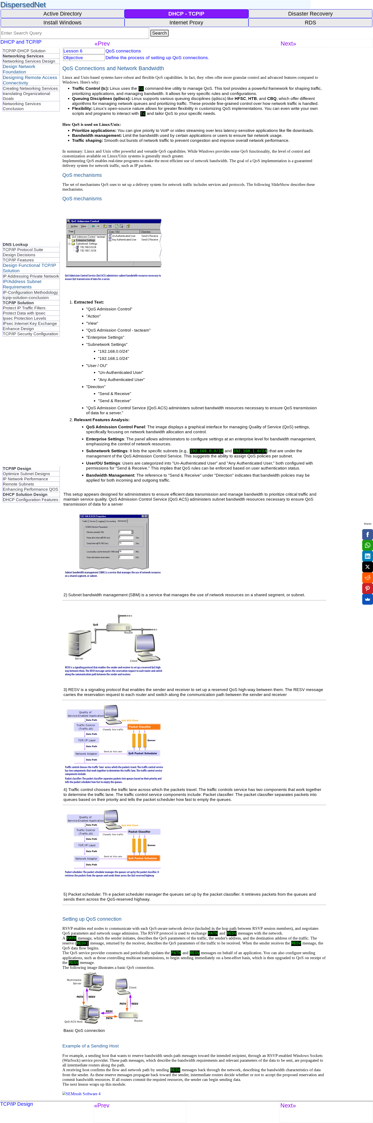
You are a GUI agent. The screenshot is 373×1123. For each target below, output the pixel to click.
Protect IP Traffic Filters (24, 307)
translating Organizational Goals (26, 96)
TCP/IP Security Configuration (30, 333)
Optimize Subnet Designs (26, 473)
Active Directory (62, 14)
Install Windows (62, 22)
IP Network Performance (25, 478)
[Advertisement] (20, 176)
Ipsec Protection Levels (24, 318)
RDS (310, 22)
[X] (367, 567)
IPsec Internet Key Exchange (30, 323)
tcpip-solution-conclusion (26, 297)
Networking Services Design (29, 61)
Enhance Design (18, 328)
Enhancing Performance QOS (30, 489)
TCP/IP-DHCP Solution (24, 50)
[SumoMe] (367, 599)
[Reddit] (367, 577)
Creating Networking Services (30, 88)
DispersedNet (23, 4)
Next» (288, 43)
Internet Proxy (186, 22)
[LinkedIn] (367, 556)
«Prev (102, 43)
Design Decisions (19, 254)
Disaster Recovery (310, 14)
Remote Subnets (18, 484)
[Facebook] (367, 534)
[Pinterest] (367, 588)
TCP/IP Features (18, 260)
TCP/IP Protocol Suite (23, 249)
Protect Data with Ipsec (24, 313)
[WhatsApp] (367, 545)
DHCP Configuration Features (30, 499)
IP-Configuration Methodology (30, 292)
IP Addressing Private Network (31, 276)
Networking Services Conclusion (22, 106)
